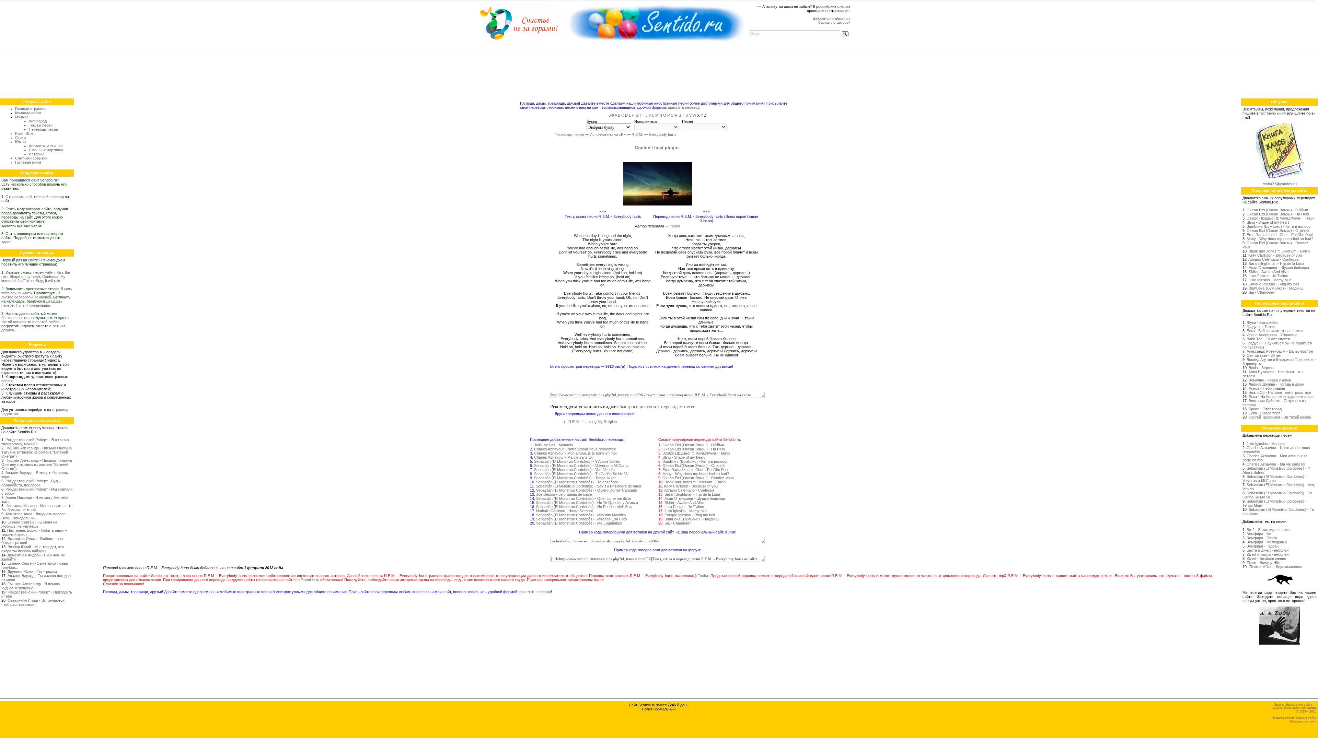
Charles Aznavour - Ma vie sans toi (563, 457)
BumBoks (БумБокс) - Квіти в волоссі (694, 461)
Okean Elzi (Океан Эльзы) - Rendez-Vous (698, 478)
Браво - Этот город (1265, 409)
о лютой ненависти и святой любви (35, 320)
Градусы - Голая (1261, 327)
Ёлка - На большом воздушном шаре (1281, 397)
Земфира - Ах (1259, 534)
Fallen (50, 272)
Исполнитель (645, 121)
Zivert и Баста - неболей (1267, 554)
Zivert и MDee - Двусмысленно (1275, 567)
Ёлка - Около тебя (1264, 413)
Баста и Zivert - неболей (1267, 550)
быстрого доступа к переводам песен (658, 406)
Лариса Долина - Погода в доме (1276, 384)
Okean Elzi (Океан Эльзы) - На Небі (693, 449)
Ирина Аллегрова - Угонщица (1272, 335)
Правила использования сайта (1294, 718)
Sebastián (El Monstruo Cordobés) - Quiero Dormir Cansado (586, 490)
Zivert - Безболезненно (1266, 558)
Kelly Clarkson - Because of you (691, 486)
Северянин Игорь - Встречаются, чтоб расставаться (33, 602)
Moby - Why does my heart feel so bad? (695, 474)
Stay (39, 281)
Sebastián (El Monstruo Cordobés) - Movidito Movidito (581, 515)
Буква (592, 121)
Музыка (21, 117)
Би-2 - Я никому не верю (1268, 530)
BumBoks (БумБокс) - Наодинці (691, 519)
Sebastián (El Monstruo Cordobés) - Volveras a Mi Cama (581, 465)
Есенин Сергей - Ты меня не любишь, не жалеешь (29, 524)
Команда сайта (28, 113)
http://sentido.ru (306, 580)
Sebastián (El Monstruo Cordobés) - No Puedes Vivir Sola (584, 507)
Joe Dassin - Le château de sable (564, 494)
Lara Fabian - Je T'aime (684, 507)
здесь (6, 242)
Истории (36, 154)
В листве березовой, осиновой (30, 295)
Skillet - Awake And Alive (684, 503)
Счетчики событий (31, 158)
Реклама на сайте (1303, 721)
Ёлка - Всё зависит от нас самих (1275, 331)
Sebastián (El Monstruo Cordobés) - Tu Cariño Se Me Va (581, 474)
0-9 (611, 115)
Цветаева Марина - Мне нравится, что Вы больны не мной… (36, 508)
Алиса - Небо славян (1267, 388)
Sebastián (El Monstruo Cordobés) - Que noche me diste (583, 498)
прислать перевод (684, 107)
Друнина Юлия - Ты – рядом (32, 571)
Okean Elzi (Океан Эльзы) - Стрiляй (693, 465)
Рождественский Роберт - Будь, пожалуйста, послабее (31, 483)
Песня (687, 121)
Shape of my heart (25, 276)
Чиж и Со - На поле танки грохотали (1280, 392)
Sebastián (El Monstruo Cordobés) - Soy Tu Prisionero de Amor (588, 486)
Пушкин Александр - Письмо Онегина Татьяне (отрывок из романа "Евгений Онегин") (36, 452)
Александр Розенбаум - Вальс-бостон (1280, 351)
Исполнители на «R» (608, 134)
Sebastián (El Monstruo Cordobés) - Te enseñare (577, 482)
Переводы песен (43, 129)
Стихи (20, 138)
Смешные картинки (46, 150)
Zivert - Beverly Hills (1263, 563)
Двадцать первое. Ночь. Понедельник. (31, 303)
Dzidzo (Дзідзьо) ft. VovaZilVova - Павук (696, 453)
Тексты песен (41, 125)
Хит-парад (38, 121)
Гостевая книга (28, 162)
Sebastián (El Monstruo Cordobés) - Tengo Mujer (575, 478)
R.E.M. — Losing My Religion (592, 422)
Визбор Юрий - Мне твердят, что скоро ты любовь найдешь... (32, 549)
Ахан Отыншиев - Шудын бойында (694, 498)
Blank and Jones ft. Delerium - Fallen (695, 482)
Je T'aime (26, 281)
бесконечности (14, 318)
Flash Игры (24, 133)
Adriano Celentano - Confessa (689, 490)
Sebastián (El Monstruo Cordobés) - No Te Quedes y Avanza (587, 503)
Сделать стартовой (834, 22)
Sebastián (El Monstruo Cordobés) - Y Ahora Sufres (577, 461)
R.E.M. (637, 134)
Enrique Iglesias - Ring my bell (689, 515)
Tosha (675, 226)
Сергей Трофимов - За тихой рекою (1280, 417)
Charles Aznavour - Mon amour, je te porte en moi (575, 453)
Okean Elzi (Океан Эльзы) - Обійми (693, 445)
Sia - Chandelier (677, 523)
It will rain (52, 281)
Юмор (20, 142)
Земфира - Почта (1262, 538)
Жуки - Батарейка (1262, 322)
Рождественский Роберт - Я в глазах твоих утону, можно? (35, 442)
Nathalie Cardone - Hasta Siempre (564, 511)
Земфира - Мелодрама (1267, 542)
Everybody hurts (663, 134)
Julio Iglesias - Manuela (553, 445)
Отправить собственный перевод (34, 197)
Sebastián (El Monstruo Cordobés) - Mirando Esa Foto (581, 519)
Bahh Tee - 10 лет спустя (1268, 339)
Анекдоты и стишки (45, 146)
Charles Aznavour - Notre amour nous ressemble (575, 449)
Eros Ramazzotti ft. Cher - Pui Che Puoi (695, 470)
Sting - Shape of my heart (683, 457)
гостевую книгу (1273, 113)
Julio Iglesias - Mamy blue (685, 511)
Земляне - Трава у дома (1270, 380)
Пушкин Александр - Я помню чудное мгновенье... (30, 586)
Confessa (50, 276)
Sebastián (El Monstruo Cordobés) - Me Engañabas (579, 523)
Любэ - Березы (1261, 368)
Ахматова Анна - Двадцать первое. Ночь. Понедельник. (34, 516)
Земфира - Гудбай (1263, 546)
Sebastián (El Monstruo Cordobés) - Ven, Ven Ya (574, 470)
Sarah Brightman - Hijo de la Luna (692, 494)
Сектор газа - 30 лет (1264, 355)
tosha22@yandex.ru (1280, 184)
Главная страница (30, 109)
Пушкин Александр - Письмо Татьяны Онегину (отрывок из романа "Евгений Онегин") (36, 464)
